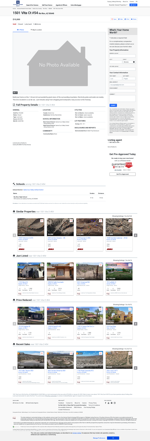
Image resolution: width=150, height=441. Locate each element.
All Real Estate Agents (32, 403)
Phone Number (114, 88)
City (111, 59)
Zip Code (114, 66)
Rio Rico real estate (51, 396)
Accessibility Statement (65, 407)
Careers (132, 1)
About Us (125, 1)
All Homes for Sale (18, 403)
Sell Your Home (47, 5)
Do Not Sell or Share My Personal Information (72, 405)
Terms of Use (125, 131)
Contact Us (69, 403)
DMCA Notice (78, 407)
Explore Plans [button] (99, 426)
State (125, 59)
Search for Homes (32, 5)
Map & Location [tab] (37, 30)
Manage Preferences (99, 438)
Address (114, 53)
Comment (112, 94)
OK (113, 438)
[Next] (135, 235)
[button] (133, 5)
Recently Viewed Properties (117, 5)
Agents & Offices (61, 5)
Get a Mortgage (76, 5)
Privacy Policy (93, 403)
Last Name (126, 76)
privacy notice (77, 433)
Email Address (114, 82)
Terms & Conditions (94, 405)
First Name (113, 76)
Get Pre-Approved (122, 174)
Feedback (61, 403)
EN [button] (136, 1)
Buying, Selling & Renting (114, 1)
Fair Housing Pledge (89, 407)
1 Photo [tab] (21, 30)
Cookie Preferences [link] (64, 409)
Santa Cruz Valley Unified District (33, 190)
